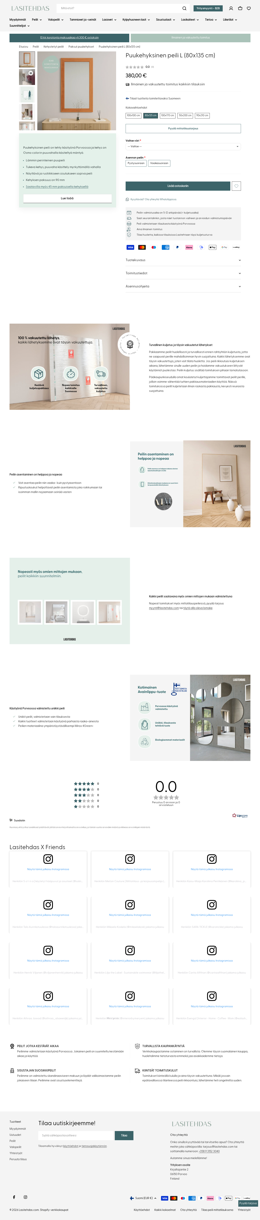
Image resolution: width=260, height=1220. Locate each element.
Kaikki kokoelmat (165, 1210)
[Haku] (184, 8)
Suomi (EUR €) (144, 1198)
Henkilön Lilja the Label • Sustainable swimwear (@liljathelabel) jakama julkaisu (141, 972)
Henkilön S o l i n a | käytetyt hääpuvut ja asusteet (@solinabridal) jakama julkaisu (61, 881)
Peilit (36, 46)
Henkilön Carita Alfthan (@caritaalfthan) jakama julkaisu (212, 972)
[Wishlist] (248, 8)
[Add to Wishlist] (236, 186)
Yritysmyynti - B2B (208, 8)
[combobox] (123, 8)
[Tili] (231, 8)
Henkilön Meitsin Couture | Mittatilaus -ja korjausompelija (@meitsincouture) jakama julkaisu (149, 881)
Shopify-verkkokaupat (54, 1210)
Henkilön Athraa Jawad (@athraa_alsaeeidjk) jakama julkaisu (50, 1018)
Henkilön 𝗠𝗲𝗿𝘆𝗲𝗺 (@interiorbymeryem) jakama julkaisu (130, 1018)
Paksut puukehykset (81, 46)
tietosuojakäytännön (94, 1146)
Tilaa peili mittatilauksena (217, 1210)
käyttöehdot (70, 1146)
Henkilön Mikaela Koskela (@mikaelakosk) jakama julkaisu (130, 927)
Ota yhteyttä (188, 1210)
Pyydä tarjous (248, 1203)
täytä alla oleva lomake (197, 608)
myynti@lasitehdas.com (164, 608)
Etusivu (23, 46)
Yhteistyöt (244, 1210)
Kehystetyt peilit (54, 46)
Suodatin (19, 820)
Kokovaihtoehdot (136, 107)
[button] (69, 38)
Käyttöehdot (142, 1210)
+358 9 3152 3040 (209, 1151)
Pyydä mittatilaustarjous (183, 128)
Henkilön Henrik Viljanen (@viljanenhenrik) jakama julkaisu (48, 972)
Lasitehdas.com (29, 1210)
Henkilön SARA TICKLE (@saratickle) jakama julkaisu (212, 927)
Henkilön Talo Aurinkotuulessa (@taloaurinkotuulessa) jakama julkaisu (54, 927)
